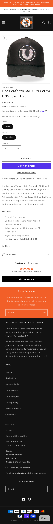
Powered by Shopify (36, 520)
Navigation (10, 378)
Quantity (5, 143)
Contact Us (10, 414)
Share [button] (7, 246)
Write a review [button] (26, 279)
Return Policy (11, 390)
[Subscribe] (44, 312)
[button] (3, 22)
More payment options (26, 172)
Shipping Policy (12, 384)
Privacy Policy (11, 402)
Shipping (5, 106)
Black (7, 127)
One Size (9, 137)
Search (8, 372)
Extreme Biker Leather (23, 520)
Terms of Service (13, 408)
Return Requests (13, 396)
